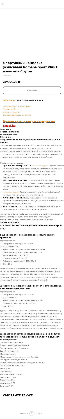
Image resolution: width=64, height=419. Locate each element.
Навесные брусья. (11, 192)
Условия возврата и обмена (17, 115)
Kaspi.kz (9, 125)
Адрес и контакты (11, 112)
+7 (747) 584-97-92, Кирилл (29, 100)
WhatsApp (9, 100)
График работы (10, 109)
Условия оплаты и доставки (16, 106)
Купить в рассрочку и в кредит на (29, 121)
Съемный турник (41, 166)
